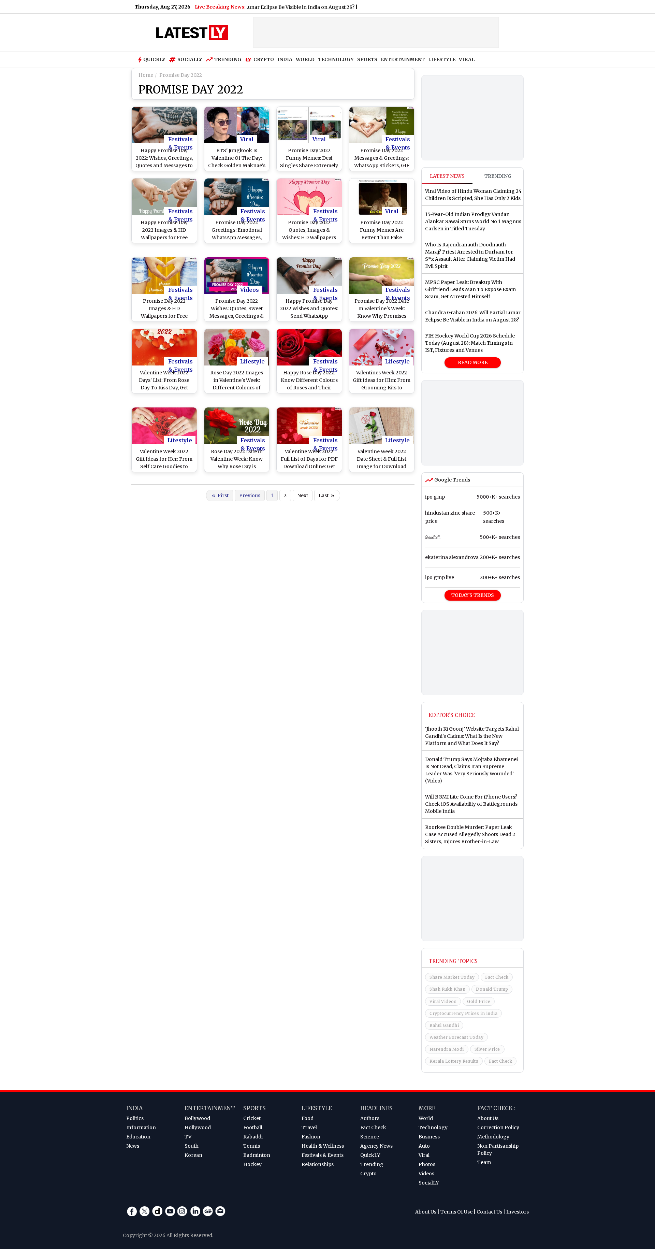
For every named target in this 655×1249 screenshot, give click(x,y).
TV (188, 1137)
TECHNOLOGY (336, 59)
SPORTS (367, 59)
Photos (427, 1164)
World (426, 1118)
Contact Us (489, 1212)
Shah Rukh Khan (447, 989)
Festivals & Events (180, 139)
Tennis (251, 1146)
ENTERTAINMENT (403, 59)
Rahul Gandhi (444, 1025)
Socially (189, 59)
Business (429, 1137)
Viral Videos (443, 1001)
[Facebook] (132, 1211)
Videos (249, 289)
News (132, 1146)
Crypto (263, 59)
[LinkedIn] (195, 1211)
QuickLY (370, 1155)
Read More (472, 362)
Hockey (252, 1164)
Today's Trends (472, 595)
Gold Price (478, 1001)
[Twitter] (145, 1211)
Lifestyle (252, 361)
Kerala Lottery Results (454, 1061)
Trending (228, 59)
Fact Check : (496, 1108)
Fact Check (496, 977)
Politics (135, 1118)
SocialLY (429, 1183)
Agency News (376, 1146)
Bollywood (197, 1118)
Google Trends (451, 480)
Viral (246, 139)
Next (302, 495)
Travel (309, 1127)
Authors (369, 1118)
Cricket (252, 1118)
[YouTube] (170, 1211)
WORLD (305, 59)
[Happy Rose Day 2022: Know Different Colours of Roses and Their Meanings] (309, 347)
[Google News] (208, 1211)
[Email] (220, 1211)
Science (369, 1137)
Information (141, 1127)
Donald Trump (492, 989)
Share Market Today (452, 977)
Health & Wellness (323, 1146)
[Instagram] (182, 1211)
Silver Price (487, 1049)
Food (308, 1118)
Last (326, 495)
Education (138, 1137)
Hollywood (198, 1127)
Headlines (376, 1108)
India (134, 1108)
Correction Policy (498, 1127)
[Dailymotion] (157, 1211)
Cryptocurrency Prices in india (463, 1013)
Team (484, 1162)
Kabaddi (253, 1137)
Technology (433, 1127)
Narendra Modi (447, 1049)
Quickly (154, 59)
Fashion (311, 1137)
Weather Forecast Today (456, 1037)
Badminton (256, 1155)
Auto (424, 1146)
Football (252, 1127)
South (192, 1146)
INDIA (284, 59)
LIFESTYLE (441, 59)
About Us (487, 1118)
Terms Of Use (456, 1212)
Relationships (318, 1164)
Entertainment (210, 1108)
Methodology (493, 1137)
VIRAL (467, 59)
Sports (254, 1108)
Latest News (447, 176)
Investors (517, 1212)
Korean (193, 1155)
